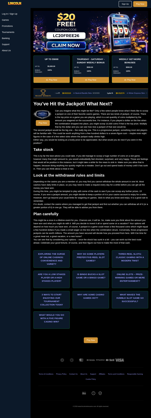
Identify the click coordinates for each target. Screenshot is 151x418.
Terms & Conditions (46, 374)
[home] (16, 6)
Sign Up (125, 4)
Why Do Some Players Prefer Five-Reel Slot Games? (91, 257)
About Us (6, 50)
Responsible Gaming (135, 374)
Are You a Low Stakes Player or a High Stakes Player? (51, 277)
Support (5, 44)
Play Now (140, 4)
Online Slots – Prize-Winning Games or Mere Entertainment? (130, 277)
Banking (6, 38)
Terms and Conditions (116, 374)
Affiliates (102, 374)
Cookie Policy (91, 379)
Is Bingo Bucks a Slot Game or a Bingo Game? (90, 276)
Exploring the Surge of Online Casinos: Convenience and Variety (51, 259)
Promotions (7, 26)
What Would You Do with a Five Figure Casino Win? (51, 318)
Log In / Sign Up (9, 14)
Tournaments (8, 32)
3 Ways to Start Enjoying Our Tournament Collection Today (51, 299)
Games (5, 20)
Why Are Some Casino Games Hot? (90, 296)
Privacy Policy (61, 374)
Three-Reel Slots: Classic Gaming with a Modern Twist (130, 257)
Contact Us (73, 374)
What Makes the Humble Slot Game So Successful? (130, 298)
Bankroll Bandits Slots (79, 93)
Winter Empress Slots (133, 93)
